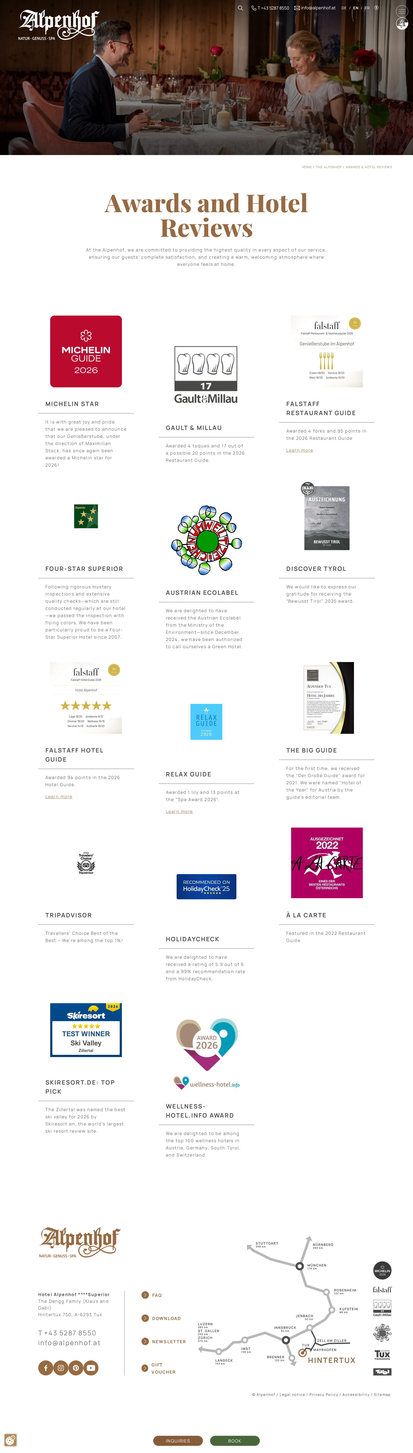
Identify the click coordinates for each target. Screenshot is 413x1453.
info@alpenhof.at (69, 1342)
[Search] (240, 8)
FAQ (157, 1295)
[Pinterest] (75, 1367)
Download (166, 1318)
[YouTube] (90, 1367)
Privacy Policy (324, 1394)
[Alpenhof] (59, 24)
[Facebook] (45, 1367)
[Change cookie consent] (10, 1440)
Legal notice (292, 1394)
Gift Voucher (164, 1368)
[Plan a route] (276, 1300)
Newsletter (169, 1341)
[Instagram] (60, 1367)
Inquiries (178, 1441)
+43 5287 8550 (70, 1332)
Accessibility (356, 1394)
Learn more (300, 450)
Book (235, 1441)
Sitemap (382, 1394)
